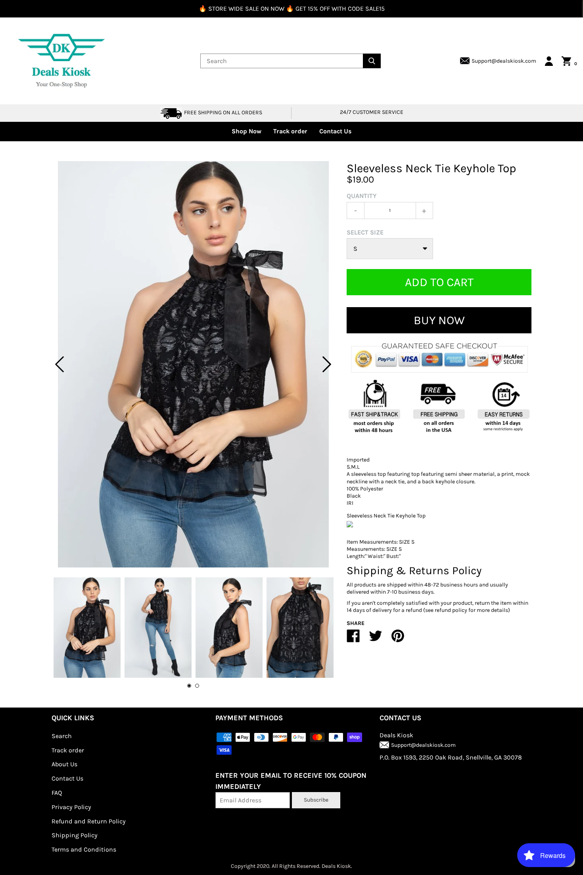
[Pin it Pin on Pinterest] (398, 639)
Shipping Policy (75, 835)
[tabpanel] (193, 364)
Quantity (362, 196)
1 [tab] (189, 686)
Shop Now (246, 131)
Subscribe (316, 799)
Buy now (439, 320)
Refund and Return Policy (89, 821)
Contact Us (335, 131)
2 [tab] (197, 686)
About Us (64, 764)
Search (62, 736)
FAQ (57, 792)
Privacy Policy (71, 807)
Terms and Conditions (84, 849)
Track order (290, 131)
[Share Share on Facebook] (353, 639)
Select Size (365, 232)
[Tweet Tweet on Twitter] (375, 639)
